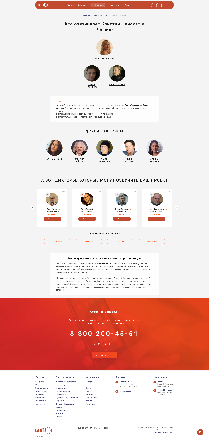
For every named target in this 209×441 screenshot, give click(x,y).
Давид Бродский (87, 209)
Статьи (127, 5)
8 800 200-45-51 (104, 333)
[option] (52, 208)
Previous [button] (32, 208)
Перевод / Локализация (65, 404)
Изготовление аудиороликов (67, 382)
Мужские (57, 241)
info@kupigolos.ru (104, 344)
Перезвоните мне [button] (104, 355)
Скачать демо (52, 214)
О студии (89, 382)
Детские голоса (41, 391)
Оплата (88, 388)
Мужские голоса (41, 385)
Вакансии (89, 394)
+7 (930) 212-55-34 (126, 384)
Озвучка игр (60, 401)
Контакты (89, 401)
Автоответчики (61, 388)
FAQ (87, 391)
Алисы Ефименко (102, 263)
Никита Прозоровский (157, 209)
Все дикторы (40, 382)
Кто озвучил (40, 404)
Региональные (40, 398)
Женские (89, 241)
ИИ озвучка (60, 413)
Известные (152, 241)
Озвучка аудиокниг (63, 391)
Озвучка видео (61, 394)
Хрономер (59, 407)
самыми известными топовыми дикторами (92, 266)
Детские (120, 241)
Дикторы (82, 5)
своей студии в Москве (93, 278)
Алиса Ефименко (133, 105)
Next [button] (176, 208)
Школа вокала (61, 410)
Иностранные (40, 401)
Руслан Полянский (122, 209)
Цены (88, 385)
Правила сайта (91, 398)
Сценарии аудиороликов (65, 385)
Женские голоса (41, 388)
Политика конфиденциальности (163, 432)
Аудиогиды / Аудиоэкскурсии (67, 398)
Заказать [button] (52, 219)
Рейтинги (59, 417)
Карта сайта (90, 404)
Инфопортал (115, 5)
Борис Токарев (52, 209)
